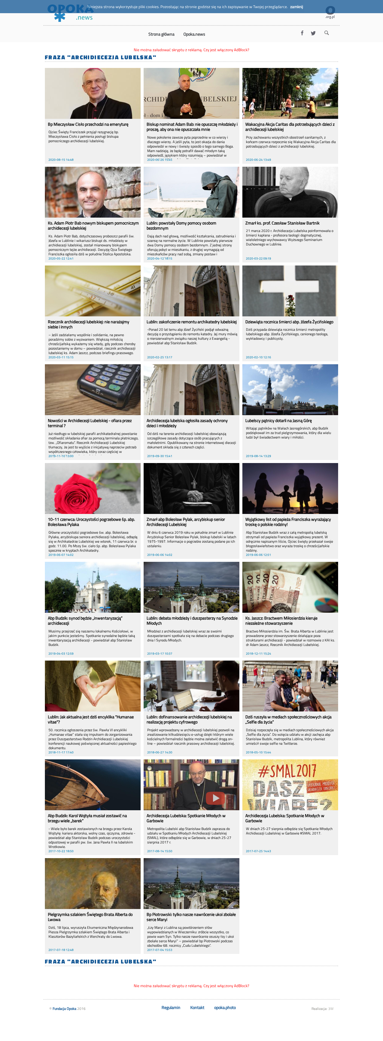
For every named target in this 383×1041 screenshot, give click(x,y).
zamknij (296, 7)
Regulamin (171, 1007)
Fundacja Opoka (64, 1008)
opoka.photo (225, 1007)
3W (331, 1008)
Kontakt (197, 1007)
